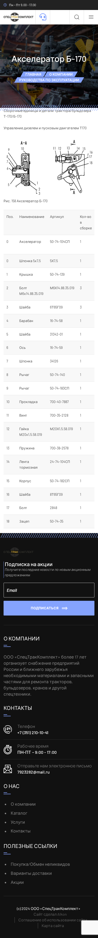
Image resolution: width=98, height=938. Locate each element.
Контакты (21, 830)
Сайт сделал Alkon (50, 914)
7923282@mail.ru (33, 771)
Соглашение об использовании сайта (52, 920)
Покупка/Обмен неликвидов (40, 864)
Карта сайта (53, 925)
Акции (17, 882)
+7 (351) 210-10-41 (32, 732)
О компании (23, 804)
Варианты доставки (31, 873)
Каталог (19, 813)
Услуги (18, 822)
